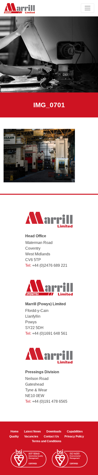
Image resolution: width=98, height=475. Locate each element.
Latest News (32, 431)
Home (14, 431)
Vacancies (31, 436)
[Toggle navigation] (87, 8)
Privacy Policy (74, 436)
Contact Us (51, 436)
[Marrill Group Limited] (19, 8)
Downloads (53, 431)
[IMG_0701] (39, 155)
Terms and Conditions (46, 441)
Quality (14, 436)
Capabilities (75, 431)
